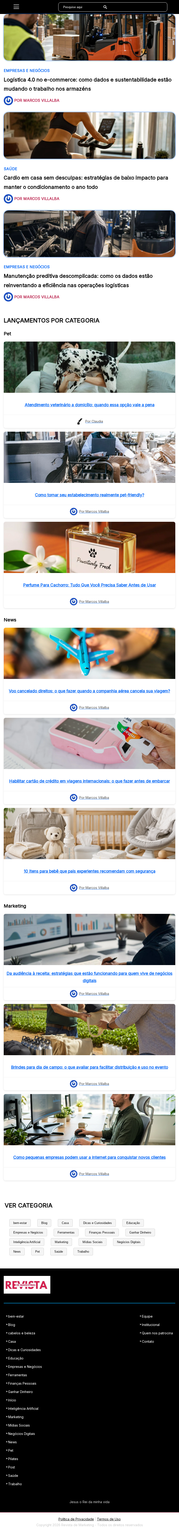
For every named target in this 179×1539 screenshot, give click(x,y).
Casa (65, 1223)
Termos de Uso (109, 1519)
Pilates (13, 1459)
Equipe (147, 1316)
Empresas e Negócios (28, 1232)
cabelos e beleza (21, 1333)
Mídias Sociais (93, 1242)
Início (12, 1400)
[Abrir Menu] (16, 7)
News (17, 1251)
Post (11, 1467)
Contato (148, 1341)
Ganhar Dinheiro (140, 1232)
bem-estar (20, 1223)
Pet (37, 1251)
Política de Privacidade (76, 1519)
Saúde (58, 1251)
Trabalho (83, 1251)
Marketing (61, 1242)
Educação (133, 1223)
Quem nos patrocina (157, 1333)
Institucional (151, 1325)
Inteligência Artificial (26, 1242)
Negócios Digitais (129, 1242)
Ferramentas (66, 1232)
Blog (44, 1223)
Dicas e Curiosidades (97, 1223)
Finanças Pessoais (102, 1232)
